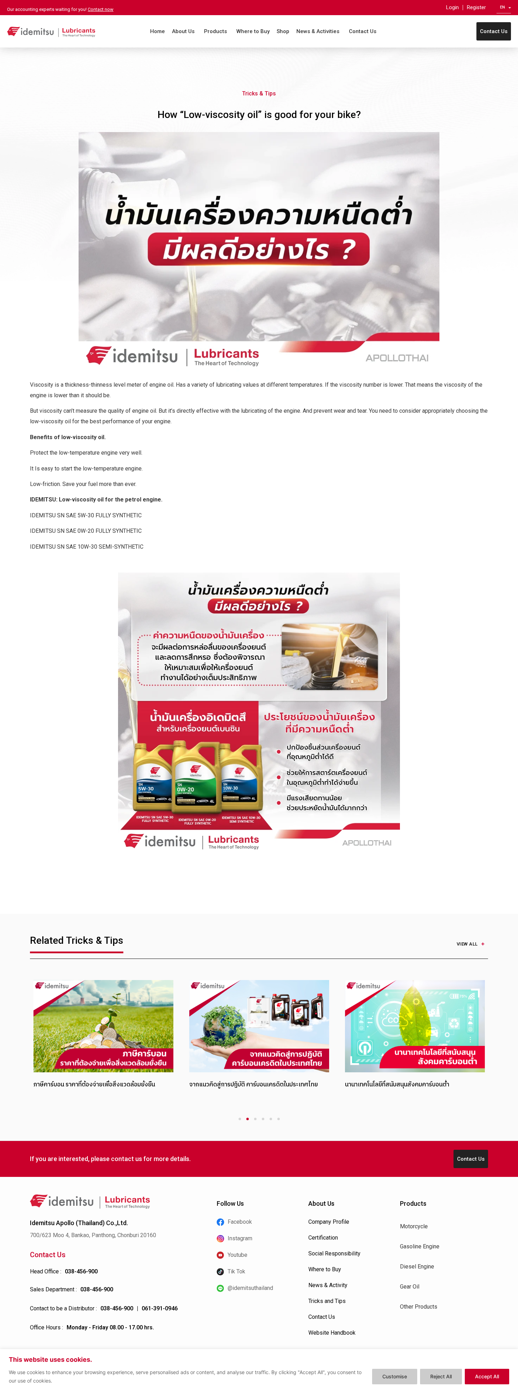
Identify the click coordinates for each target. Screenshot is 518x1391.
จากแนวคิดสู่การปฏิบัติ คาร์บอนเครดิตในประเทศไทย (253, 1084)
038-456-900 (81, 1271)
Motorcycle (414, 1226)
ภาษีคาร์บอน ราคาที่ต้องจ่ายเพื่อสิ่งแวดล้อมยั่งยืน (94, 1084)
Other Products (418, 1306)
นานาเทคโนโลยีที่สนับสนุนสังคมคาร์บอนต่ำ (397, 1084)
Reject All (441, 1376)
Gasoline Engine (419, 1246)
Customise (394, 1376)
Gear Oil (409, 1286)
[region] (259, 1370)
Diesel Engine (417, 1266)
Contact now (100, 9)
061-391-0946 (160, 1308)
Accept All (487, 1376)
